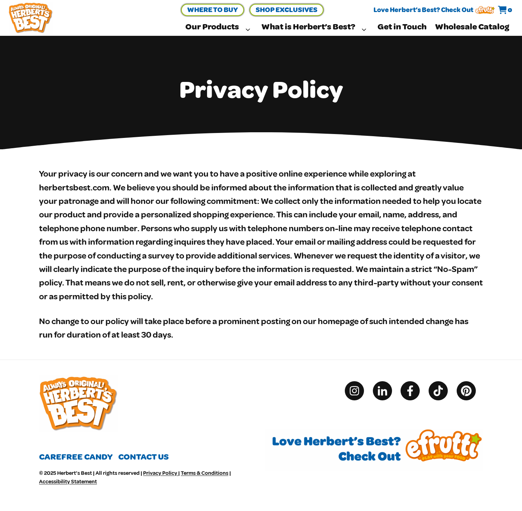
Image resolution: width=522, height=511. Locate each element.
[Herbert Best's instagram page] (358, 390)
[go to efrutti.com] (374, 435)
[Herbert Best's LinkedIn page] (386, 390)
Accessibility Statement (68, 481)
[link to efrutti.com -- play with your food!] (485, 10)
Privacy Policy (160, 473)
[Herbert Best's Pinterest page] (470, 390)
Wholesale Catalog (472, 27)
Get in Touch (401, 27)
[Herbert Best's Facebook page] (414, 390)
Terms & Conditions (204, 473)
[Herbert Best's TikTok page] (442, 390)
